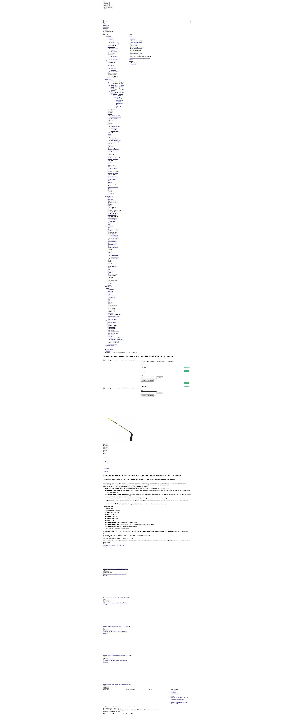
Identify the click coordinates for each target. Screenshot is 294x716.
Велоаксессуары (111, 47)
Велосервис (132, 39)
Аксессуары (113, 70)
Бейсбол (109, 121)
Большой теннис (111, 297)
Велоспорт (108, 36)
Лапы (109, 224)
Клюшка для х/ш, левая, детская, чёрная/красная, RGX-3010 (117, 684)
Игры (107, 288)
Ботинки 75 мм (114, 235)
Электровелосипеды (112, 77)
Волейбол (110, 124)
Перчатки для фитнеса (113, 173)
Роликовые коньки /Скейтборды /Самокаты (140, 58)
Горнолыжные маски (112, 241)
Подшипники (119, 103)
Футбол (109, 137)
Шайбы (109, 285)
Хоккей (109, 145)
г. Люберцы (106, 27)
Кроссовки (110, 336)
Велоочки (113, 50)
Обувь (107, 323)
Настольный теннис (112, 319)
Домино (109, 303)
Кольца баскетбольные (116, 117)
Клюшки (110, 250)
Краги (112, 146)
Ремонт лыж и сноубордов (136, 42)
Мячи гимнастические (113, 170)
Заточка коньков (133, 45)
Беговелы (113, 40)
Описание (107, 468)
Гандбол (109, 134)
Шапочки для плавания (113, 159)
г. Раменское (106, 25)
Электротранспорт (110, 60)
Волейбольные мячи (115, 126)
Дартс (109, 300)
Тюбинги (110, 278)
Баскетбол (110, 114)
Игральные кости (111, 306)
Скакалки (110, 182)
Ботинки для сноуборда (113, 230)
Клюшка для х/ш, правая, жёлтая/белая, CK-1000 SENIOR (116, 626)
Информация (106, 689)
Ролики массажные (112, 179)
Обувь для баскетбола (112, 344)
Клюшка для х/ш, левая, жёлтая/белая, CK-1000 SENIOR (116, 597)
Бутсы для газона (111, 327)
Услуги (130, 36)
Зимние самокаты (112, 244)
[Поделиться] (155, 380)
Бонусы (130, 34)
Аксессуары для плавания (113, 149)
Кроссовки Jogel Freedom (116, 339)
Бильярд (109, 294)
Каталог (150, 689)
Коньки (109, 253)
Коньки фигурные (115, 257)
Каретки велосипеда (115, 57)
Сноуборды (110, 272)
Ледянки (110, 261)
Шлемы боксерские (112, 215)
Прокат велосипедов (134, 51)
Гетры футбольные (115, 138)
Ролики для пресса (112, 176)
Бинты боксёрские (112, 221)
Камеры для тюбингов (113, 247)
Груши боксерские (112, 202)
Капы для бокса (111, 208)
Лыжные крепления (112, 266)
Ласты (109, 152)
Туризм (108, 320)
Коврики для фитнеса (112, 168)
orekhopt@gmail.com (175, 693)
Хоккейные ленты (112, 282)
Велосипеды (110, 39)
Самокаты (108, 79)
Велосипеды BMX (115, 42)
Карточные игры (111, 310)
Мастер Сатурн (133, 62)
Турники (110, 191)
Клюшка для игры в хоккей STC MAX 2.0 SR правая (115, 569)
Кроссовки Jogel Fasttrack (116, 337)
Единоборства (109, 196)
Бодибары (110, 162)
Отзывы (106, 471)
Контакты (131, 59)
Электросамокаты (112, 74)
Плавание (120, 98)
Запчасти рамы (114, 56)
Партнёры (131, 61)
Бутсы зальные (111, 330)
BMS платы (113, 68)
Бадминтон (110, 291)
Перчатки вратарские (115, 140)
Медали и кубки (110, 345)
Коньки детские (114, 255)
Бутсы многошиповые (113, 333)
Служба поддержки (130, 689)
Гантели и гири (111, 165)
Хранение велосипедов (135, 55)
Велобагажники (114, 48)
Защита (109, 205)
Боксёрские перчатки (112, 218)
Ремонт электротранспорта (136, 48)
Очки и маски (111, 155)
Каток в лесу (133, 64)
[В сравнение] (111, 572)
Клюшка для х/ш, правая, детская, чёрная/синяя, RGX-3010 (117, 655)
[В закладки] (110, 572)
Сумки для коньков (112, 275)
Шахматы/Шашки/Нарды (113, 316)
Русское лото (110, 313)
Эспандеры (110, 194)
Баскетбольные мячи (115, 115)
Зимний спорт (109, 226)
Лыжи (109, 264)
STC (142, 364)
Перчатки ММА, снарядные (114, 211)
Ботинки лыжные (112, 233)
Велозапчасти (111, 54)
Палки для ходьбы (112, 322)
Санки (109, 269)
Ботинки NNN (114, 236)
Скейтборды (109, 286)
